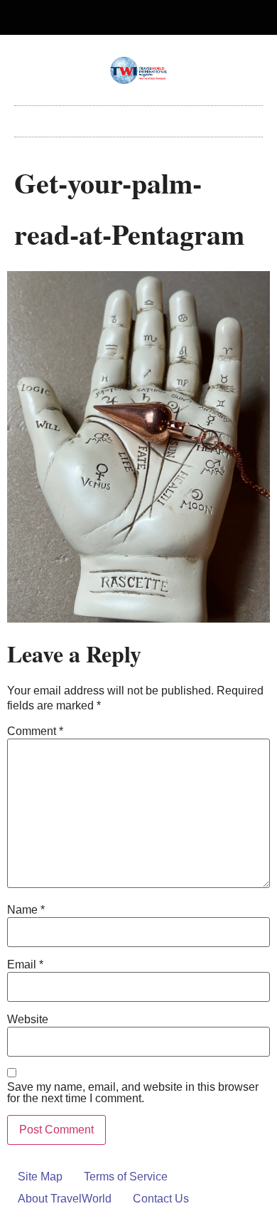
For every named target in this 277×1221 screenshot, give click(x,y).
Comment (35, 731)
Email (25, 965)
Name (26, 910)
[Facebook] (127, 18)
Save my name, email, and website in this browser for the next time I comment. (133, 1093)
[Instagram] (151, 18)
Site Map (40, 1176)
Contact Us (161, 1199)
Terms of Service (126, 1176)
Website (27, 1019)
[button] (138, 118)
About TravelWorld (65, 1199)
